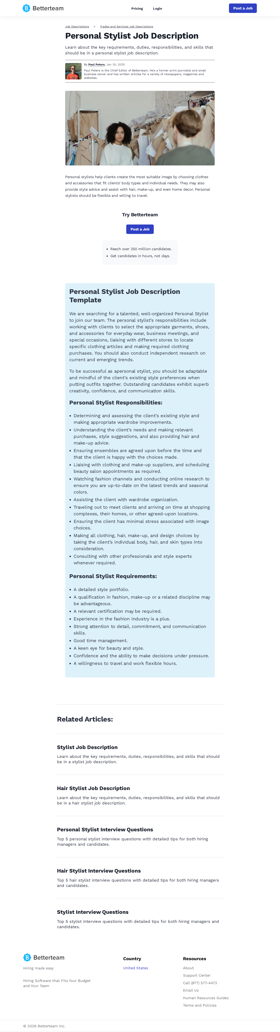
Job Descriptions (77, 26)
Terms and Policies (199, 1005)
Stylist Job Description (87, 747)
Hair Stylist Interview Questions (99, 871)
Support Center (197, 975)
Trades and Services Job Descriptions (126, 26)
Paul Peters (96, 64)
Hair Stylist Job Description (93, 788)
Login (157, 8)
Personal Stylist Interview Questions (105, 829)
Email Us (191, 990)
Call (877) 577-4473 (200, 983)
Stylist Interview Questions (93, 912)
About (188, 968)
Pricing (137, 8)
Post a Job (243, 8)
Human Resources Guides (206, 998)
